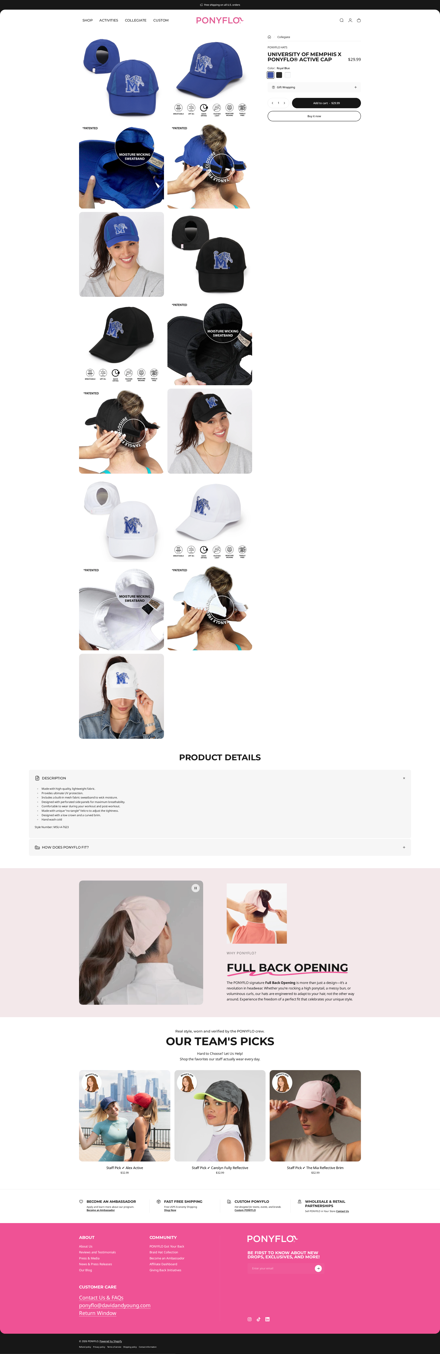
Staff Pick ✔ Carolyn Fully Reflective (220, 1167)
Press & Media (89, 1258)
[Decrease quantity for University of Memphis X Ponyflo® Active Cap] (272, 103)
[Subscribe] (318, 1268)
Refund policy (85, 1347)
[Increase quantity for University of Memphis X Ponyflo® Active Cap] (285, 103)
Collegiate (283, 37)
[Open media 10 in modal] (209, 431)
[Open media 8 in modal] (209, 342)
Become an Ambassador (167, 1258)
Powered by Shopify (111, 1341)
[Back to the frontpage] (269, 37)
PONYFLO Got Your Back (167, 1246)
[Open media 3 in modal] (121, 166)
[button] (195, 888)
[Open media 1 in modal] (121, 77)
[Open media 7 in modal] (121, 342)
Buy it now (314, 116)
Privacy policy (99, 1347)
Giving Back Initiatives (165, 1270)
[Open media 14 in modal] (209, 608)
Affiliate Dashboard (163, 1264)
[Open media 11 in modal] (121, 519)
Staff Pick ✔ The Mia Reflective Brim (315, 1167)
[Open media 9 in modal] (121, 431)
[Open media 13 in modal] (121, 608)
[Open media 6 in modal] (209, 254)
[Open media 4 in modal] (209, 166)
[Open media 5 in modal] (121, 254)
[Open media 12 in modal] (209, 519)
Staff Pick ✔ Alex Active (124, 1167)
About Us (85, 1246)
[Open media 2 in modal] (209, 77)
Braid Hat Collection (164, 1252)
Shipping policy (130, 1347)
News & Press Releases (95, 1264)
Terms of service (114, 1347)
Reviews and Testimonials (97, 1252)
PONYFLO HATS (277, 47)
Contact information (148, 1347)
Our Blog (85, 1270)
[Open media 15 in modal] (121, 696)
